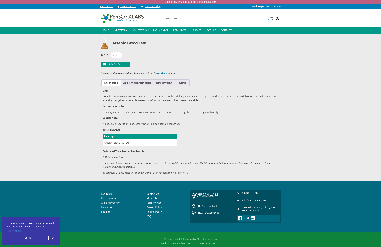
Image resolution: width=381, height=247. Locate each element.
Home (105, 30)
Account (210, 30)
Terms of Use (154, 202)
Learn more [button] (14, 230)
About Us (152, 198)
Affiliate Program (110, 202)
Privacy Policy (154, 207)
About (197, 30)
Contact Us (153, 193)
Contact (226, 30)
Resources (180, 30)
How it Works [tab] (164, 82)
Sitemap (105, 211)
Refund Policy (154, 211)
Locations (106, 207)
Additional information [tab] (137, 82)
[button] (270, 18)
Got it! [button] (28, 237)
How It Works (140, 30)
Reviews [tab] (181, 82)
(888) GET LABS (273, 6)
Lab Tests (119, 30)
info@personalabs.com (203, 1)
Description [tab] (111, 82)
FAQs (149, 216)
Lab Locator (160, 30)
